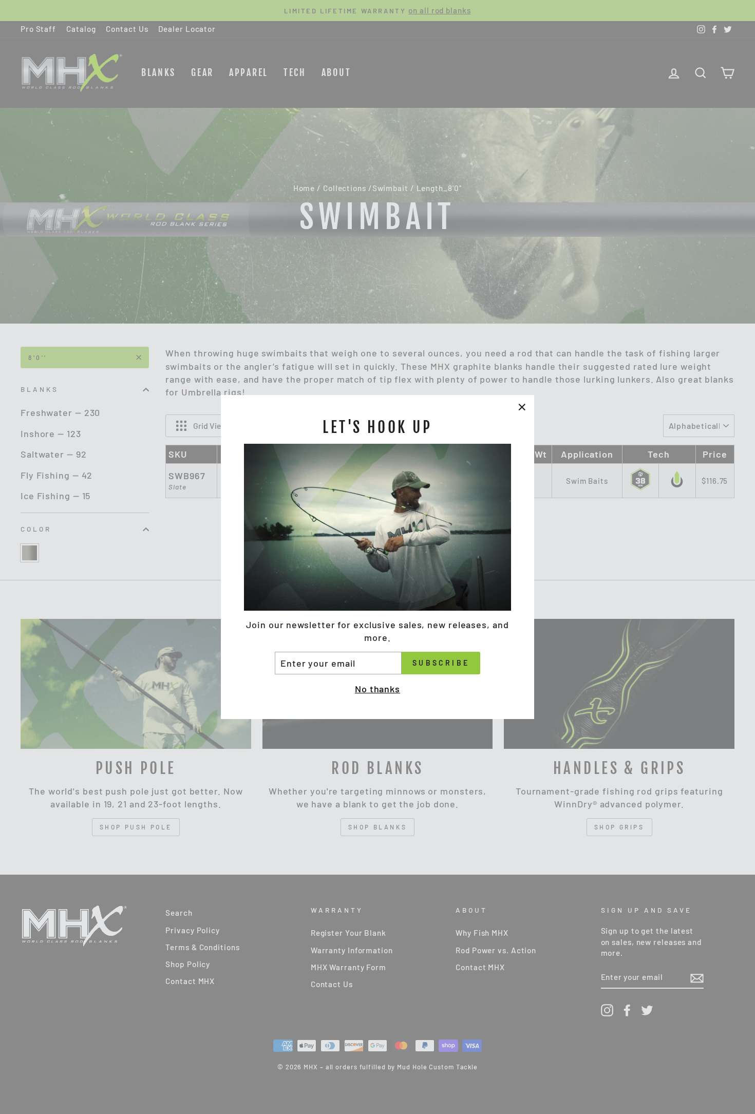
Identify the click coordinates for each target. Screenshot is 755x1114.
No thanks (377, 688)
